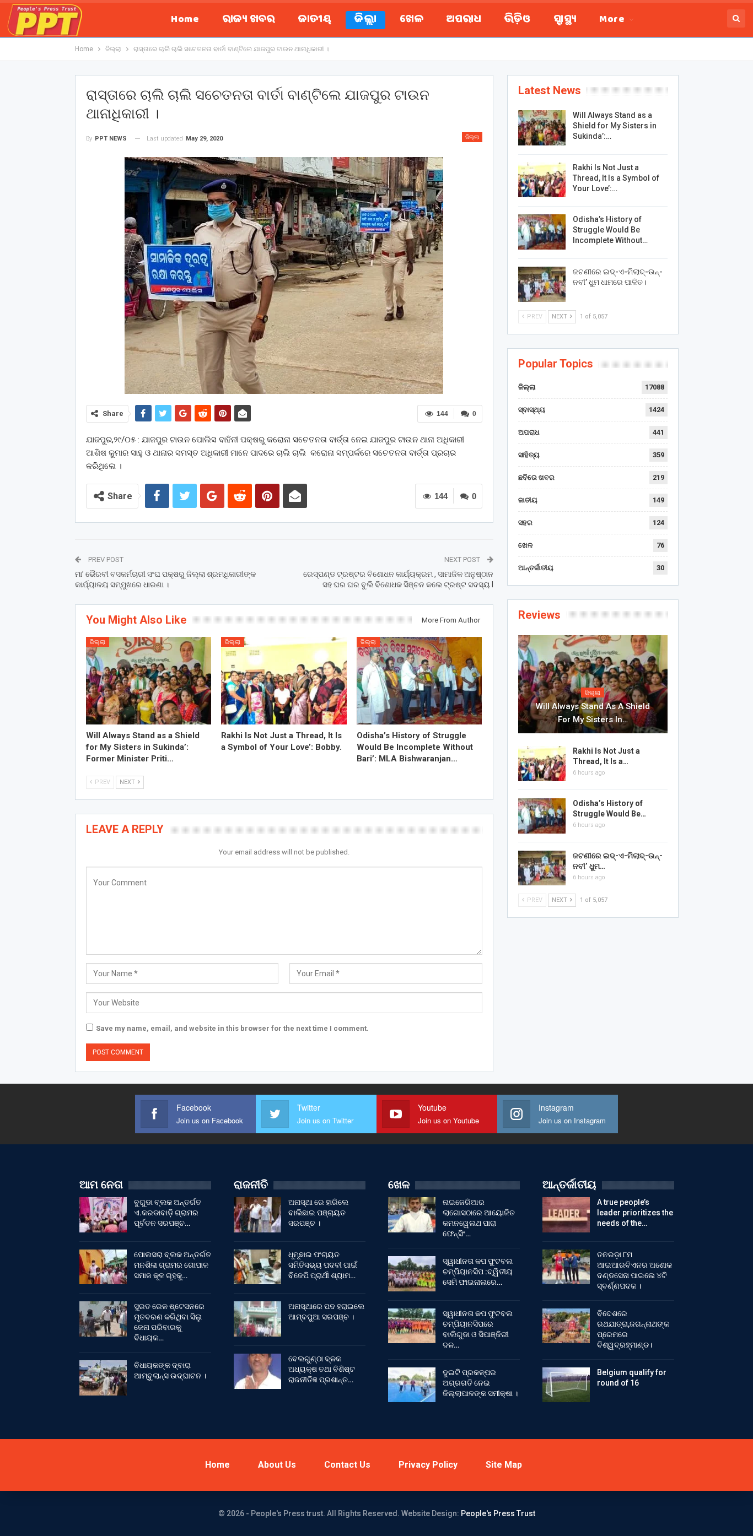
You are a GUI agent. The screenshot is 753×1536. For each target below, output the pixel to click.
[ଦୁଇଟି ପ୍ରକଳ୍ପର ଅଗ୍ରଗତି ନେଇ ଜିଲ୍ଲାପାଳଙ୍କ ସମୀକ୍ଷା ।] (411, 1385)
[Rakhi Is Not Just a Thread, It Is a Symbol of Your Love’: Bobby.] (284, 680)
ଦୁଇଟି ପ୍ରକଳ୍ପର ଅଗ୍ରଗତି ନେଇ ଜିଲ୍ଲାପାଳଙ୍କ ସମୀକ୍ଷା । (480, 1383)
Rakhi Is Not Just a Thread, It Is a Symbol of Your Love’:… (616, 178)
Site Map (504, 1464)
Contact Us (347, 1464)
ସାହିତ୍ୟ (529, 455)
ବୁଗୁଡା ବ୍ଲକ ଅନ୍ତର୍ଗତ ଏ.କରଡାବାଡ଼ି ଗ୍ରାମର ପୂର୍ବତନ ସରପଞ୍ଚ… (167, 1212)
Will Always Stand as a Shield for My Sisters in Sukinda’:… (615, 125)
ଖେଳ (411, 20)
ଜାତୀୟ (314, 20)
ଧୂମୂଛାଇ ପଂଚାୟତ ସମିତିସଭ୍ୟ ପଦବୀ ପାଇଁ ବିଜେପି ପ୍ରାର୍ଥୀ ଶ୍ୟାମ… (322, 1265)
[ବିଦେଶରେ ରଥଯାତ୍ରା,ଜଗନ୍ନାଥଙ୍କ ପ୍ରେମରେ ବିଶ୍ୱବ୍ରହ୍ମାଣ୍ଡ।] (566, 1326)
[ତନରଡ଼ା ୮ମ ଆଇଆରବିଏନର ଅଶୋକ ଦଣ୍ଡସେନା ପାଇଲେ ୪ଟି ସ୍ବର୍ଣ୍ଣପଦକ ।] (566, 1267)
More (612, 20)
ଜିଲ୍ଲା (365, 20)
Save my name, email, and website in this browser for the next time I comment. (232, 1028)
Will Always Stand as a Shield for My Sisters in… (593, 712)
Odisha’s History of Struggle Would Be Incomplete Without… (610, 230)
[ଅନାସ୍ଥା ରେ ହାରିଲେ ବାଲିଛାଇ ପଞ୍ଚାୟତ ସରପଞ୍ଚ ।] (257, 1214)
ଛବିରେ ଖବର (536, 477)
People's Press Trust (498, 1513)
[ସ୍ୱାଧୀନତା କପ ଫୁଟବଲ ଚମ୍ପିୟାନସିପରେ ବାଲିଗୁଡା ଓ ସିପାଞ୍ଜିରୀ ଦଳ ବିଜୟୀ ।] (411, 1326)
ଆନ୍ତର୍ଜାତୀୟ (535, 568)
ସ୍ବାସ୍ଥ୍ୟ (564, 20)
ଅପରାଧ (464, 20)
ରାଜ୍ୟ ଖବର (248, 20)
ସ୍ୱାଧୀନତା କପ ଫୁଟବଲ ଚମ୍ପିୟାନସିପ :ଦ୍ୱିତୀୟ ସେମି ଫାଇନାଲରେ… (478, 1271)
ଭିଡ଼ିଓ (517, 20)
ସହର (525, 522)
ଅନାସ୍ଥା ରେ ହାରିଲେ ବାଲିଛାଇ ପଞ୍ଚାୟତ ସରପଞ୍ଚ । (318, 1212)
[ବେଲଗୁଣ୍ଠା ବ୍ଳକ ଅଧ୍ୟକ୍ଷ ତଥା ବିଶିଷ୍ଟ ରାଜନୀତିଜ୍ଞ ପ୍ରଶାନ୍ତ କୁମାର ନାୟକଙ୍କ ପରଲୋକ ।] (257, 1371)
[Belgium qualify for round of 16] (566, 1385)
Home (185, 20)
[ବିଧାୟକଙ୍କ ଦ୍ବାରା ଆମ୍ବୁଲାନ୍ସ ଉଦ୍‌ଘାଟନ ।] (103, 1378)
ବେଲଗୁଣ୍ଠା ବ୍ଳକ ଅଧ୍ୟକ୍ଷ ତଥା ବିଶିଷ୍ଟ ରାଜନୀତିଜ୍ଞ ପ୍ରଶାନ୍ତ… (321, 1369)
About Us (277, 1464)
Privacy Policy (428, 1464)
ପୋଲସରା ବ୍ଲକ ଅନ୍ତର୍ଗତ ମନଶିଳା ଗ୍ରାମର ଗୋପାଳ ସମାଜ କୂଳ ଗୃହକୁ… (172, 1265)
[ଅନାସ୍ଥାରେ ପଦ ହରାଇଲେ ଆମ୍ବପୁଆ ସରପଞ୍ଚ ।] (257, 1319)
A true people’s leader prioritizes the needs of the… (635, 1212)
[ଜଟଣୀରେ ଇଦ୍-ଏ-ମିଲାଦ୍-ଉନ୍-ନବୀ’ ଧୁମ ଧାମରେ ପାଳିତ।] (542, 284)
